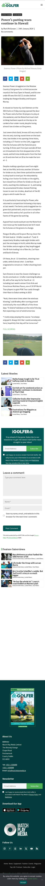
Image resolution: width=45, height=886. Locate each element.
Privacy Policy (24, 460)
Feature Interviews (18, 558)
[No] (42, 879)
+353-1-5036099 (8, 768)
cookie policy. (33, 879)
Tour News (17, 15)
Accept (23, 882)
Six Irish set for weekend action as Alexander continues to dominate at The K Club (27, 390)
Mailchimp (35, 460)
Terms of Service (13, 537)
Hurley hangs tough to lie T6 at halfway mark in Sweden (25, 380)
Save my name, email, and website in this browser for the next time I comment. (22, 515)
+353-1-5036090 (11, 765)
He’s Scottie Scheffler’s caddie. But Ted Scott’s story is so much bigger (27, 573)
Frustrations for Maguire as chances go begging (24, 410)
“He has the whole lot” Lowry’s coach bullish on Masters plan (25, 582)
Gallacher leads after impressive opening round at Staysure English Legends (27, 400)
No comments (7, 31)
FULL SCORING (9, 329)
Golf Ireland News (29, 558)
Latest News (6, 15)
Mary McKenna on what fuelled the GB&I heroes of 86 (27, 555)
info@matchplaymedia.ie (17, 770)
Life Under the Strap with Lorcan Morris (26, 564)
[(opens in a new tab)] (22, 707)
